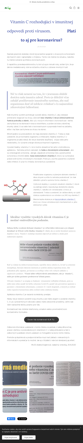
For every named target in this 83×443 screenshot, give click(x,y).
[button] (70, 7)
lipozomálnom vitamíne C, (65, 199)
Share (12, 419)
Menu (78, 8)
